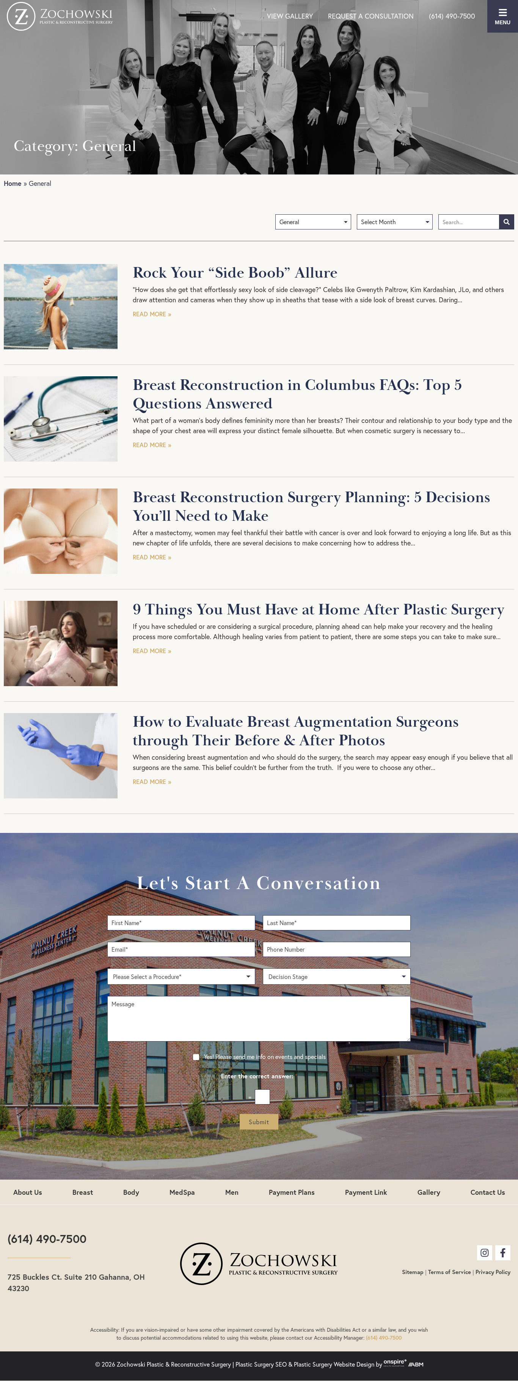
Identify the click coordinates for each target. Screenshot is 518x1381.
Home (13, 183)
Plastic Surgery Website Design (334, 1364)
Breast (82, 1192)
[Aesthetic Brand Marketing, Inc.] (415, 1364)
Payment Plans (292, 1192)
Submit (259, 1122)
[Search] (506, 221)
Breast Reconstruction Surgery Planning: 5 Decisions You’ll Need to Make (311, 507)
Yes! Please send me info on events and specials (265, 1056)
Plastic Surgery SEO (261, 1364)
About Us (27, 1192)
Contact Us (488, 1192)
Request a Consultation (371, 16)
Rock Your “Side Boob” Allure (235, 273)
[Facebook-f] (502, 1252)
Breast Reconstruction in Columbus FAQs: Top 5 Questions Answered (297, 394)
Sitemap (413, 1272)
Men (232, 1192)
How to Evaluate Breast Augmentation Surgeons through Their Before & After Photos (296, 731)
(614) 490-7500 (452, 16)
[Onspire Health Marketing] (395, 1364)
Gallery (429, 1192)
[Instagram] (484, 1252)
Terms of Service (449, 1272)
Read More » (152, 314)
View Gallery (290, 16)
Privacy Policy (493, 1272)
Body (131, 1192)
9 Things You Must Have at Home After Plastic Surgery (318, 609)
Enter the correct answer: (259, 1076)
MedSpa (182, 1192)
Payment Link (366, 1192)
